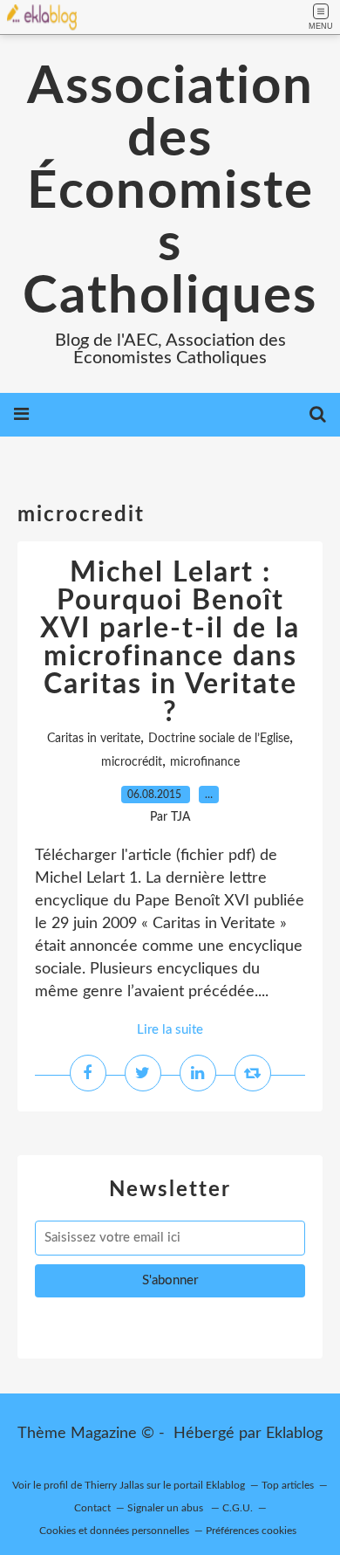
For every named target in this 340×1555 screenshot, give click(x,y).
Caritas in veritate (93, 739)
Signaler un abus (166, 1508)
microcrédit (131, 762)
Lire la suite (170, 1029)
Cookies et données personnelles (114, 1530)
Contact (92, 1508)
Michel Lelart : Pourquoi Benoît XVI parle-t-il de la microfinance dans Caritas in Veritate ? (170, 642)
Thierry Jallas (114, 1485)
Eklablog (294, 1433)
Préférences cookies (251, 1530)
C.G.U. (237, 1508)
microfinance (205, 762)
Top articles (288, 1485)
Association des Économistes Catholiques (170, 192)
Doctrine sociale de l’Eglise (218, 739)
